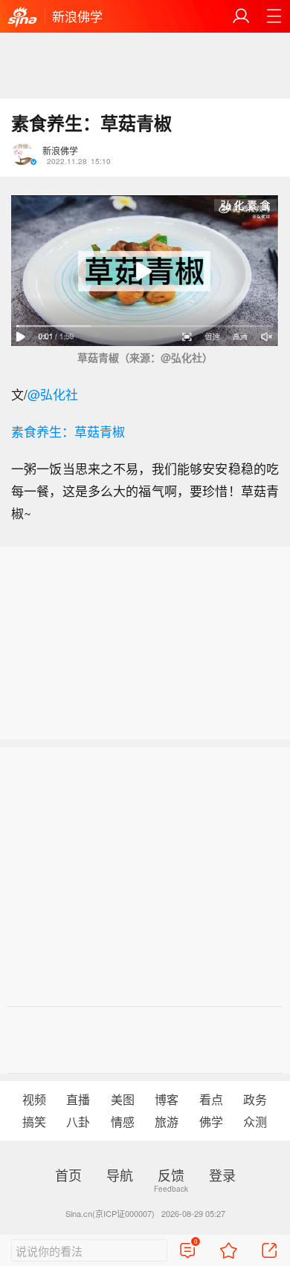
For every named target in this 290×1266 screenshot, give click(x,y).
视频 (34, 1099)
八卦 (78, 1121)
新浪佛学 (77, 16)
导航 (119, 1174)
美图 (123, 1099)
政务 (255, 1099)
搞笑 (34, 1121)
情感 (123, 1121)
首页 (68, 1174)
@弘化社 (53, 394)
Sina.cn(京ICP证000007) (110, 1213)
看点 (211, 1099)
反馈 (171, 1174)
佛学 (211, 1121)
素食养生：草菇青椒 (68, 431)
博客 (166, 1099)
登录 (222, 1174)
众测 (255, 1121)
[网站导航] (274, 16)
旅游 (166, 1121)
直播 (78, 1099)
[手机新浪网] (22, 18)
